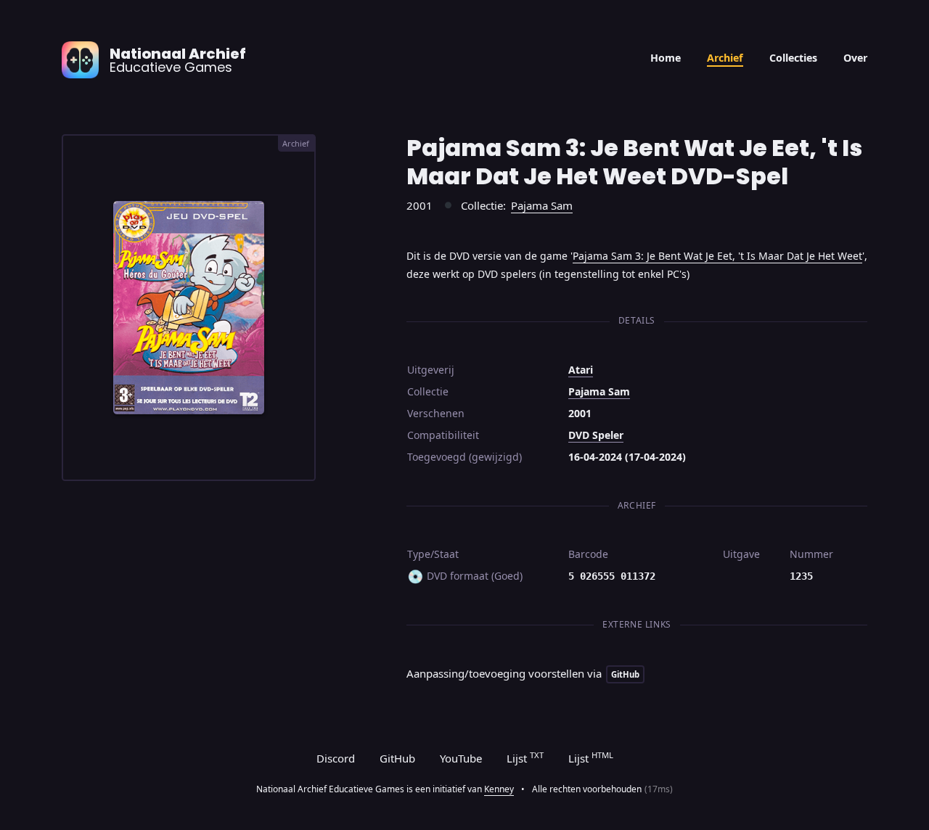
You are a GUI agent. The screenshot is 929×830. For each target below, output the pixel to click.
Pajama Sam (542, 205)
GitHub (397, 758)
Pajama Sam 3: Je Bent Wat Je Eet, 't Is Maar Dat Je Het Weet (717, 256)
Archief (725, 58)
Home (665, 58)
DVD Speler (595, 435)
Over (855, 58)
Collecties (793, 58)
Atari (580, 370)
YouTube (461, 758)
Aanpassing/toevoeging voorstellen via (522, 673)
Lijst (525, 757)
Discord (335, 758)
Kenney (499, 789)
